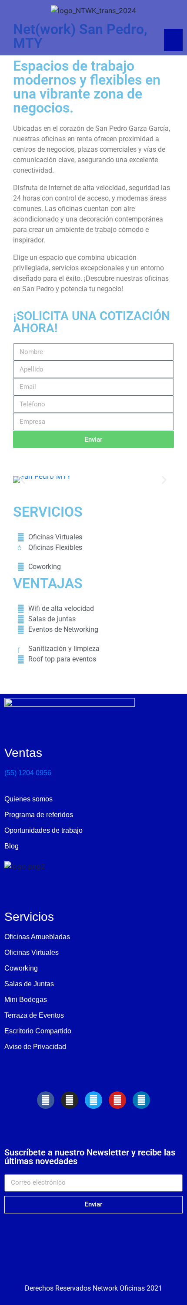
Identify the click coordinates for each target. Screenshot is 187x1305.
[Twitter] (93, 1100)
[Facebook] (45, 1100)
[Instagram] (69, 1100)
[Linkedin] (141, 1100)
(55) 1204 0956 (27, 773)
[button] (22, 479)
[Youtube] (117, 1100)
